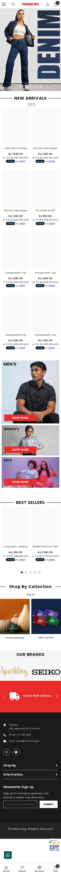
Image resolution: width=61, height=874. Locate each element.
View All (31, 103)
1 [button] (20, 87)
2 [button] (24, 87)
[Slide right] (57, 697)
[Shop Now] (30, 391)
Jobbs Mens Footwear (15, 148)
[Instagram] (16, 752)
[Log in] (47, 4)
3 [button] (27, 87)
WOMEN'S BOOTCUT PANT (45, 546)
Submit (49, 804)
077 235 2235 (24, 734)
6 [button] (37, 87)
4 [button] (31, 87)
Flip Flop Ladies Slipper (45, 148)
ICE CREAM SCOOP (45, 210)
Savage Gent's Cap (15, 272)
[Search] (13, 4)
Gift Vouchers (46, 637)
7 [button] (41, 87)
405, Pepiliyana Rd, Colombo (24, 728)
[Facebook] (6, 752)
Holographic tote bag (15, 546)
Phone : (13, 734)
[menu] (4, 4)
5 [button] (34, 87)
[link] (30, 696)
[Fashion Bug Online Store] (15, 616)
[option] (30, 49)
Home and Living (14, 637)
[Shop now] (30, 440)
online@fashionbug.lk (27, 741)
